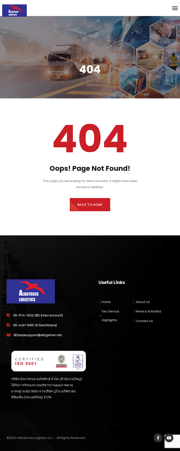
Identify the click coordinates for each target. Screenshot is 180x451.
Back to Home (90, 204)
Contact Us (144, 321)
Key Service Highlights (110, 315)
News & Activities (148, 311)
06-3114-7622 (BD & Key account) (38, 315)
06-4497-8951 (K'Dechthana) (35, 325)
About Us (143, 301)
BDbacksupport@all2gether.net (38, 335)
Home (106, 301)
